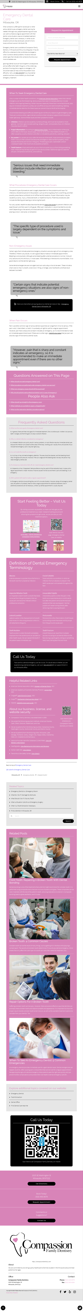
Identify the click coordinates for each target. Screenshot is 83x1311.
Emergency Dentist (17, 1093)
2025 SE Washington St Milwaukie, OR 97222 (27, 2)
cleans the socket (50, 205)
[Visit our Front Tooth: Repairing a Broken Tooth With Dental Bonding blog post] (39, 877)
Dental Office (15, 1102)
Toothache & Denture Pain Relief (27, 699)
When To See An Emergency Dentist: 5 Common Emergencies (37, 1062)
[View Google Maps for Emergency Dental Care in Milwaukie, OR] (31, 532)
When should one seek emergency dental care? (25, 381)
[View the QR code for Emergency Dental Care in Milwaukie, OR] (56, 530)
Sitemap (16, 1292)
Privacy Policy (9, 1292)
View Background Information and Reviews (35, 746)
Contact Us (41, 1220)
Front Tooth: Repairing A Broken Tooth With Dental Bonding (38, 881)
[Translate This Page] (80, 1308)
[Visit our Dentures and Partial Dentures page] (42, 550)
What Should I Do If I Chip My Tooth (22, 798)
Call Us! (74, 1)
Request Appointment (41, 1202)
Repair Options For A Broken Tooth (29, 1001)
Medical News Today (41, 130)
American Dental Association (48, 98)
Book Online (55, 1)
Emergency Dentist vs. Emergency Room (24, 791)
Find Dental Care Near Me (19, 1106)
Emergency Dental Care (23, 765)
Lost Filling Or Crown (24, 696)
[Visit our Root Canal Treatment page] (58, 550)
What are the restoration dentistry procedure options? (28, 409)
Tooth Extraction (16, 1097)
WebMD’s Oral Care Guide (25, 703)
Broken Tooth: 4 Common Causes (28, 941)
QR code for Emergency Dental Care (18, 770)
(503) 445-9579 (19, 73)
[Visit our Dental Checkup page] (25, 550)
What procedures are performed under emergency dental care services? (33, 385)
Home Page (48, 690)
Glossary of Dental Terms (43, 686)
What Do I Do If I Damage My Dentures (23, 795)
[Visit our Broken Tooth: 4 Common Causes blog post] (39, 939)
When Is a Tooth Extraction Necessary (23, 806)
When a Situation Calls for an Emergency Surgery (27, 802)
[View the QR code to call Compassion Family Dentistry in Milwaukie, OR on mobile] (42, 1158)
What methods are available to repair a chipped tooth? (28, 406)
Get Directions (41, 1184)
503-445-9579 (48, 665)
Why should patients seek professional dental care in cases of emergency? (34, 393)
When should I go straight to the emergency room (26, 402)
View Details (27, 750)
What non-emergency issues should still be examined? (28, 389)
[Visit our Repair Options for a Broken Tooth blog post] (39, 999)
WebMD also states (55, 333)
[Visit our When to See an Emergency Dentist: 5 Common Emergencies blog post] (39, 1058)
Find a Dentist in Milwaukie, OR (21, 811)
